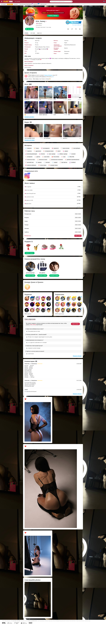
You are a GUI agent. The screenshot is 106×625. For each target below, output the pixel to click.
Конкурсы (35, 4)
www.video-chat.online (16, 620)
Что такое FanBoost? (76, 24)
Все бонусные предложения (26, 4)
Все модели (3, 4)
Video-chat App (43, 4)
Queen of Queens (48, 75)
